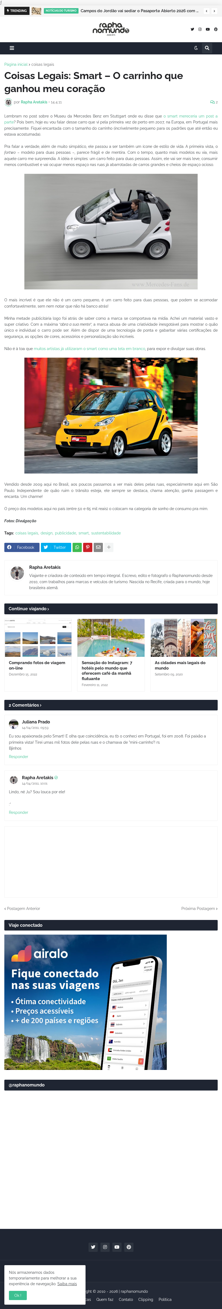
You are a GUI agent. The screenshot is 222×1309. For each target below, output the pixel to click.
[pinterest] (216, 29)
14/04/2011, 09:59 (35, 728)
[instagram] (199, 29)
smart (84, 533)
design (47, 533)
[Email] (98, 547)
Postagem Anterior (23, 908)
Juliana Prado (36, 721)
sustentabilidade (106, 533)
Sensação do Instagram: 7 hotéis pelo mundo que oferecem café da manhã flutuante (107, 670)
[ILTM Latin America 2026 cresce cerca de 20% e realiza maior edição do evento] (39, 11)
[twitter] (192, 29)
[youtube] (208, 29)
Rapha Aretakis (45, 567)
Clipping (145, 1299)
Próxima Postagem (198, 908)
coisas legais (42, 64)
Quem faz (104, 1299)
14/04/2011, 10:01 (34, 783)
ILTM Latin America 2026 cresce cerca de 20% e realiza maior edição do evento (143, 10)
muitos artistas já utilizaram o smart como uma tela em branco (89, 349)
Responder (18, 757)
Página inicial (16, 64)
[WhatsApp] (77, 547)
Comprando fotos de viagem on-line (37, 665)
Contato (126, 1299)
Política (165, 1299)
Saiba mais (67, 1284)
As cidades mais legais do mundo (180, 665)
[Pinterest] (87, 547)
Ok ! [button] (17, 1295)
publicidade (65, 533)
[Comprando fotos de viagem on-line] (38, 638)
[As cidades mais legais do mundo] (184, 638)
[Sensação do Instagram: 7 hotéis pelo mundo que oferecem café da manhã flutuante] (110, 638)
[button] (206, 11)
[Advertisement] (111, 1182)
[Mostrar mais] (108, 547)
